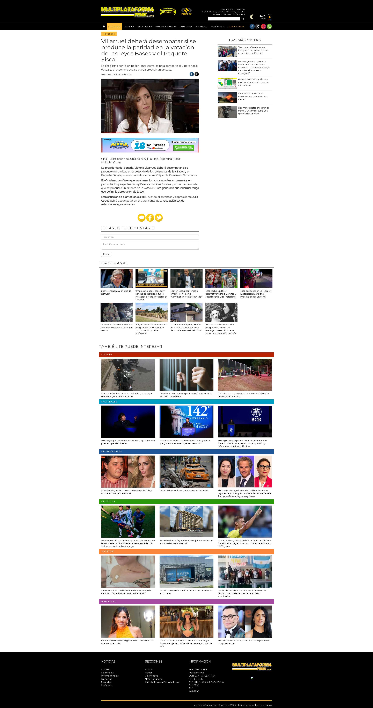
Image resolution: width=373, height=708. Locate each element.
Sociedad (201, 26)
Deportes (186, 26)
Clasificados (236, 26)
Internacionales (165, 26)
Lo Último (114, 26)
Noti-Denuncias (153, 679)
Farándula (217, 26)
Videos (148, 672)
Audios (148, 669)
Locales (129, 26)
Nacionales (144, 26)
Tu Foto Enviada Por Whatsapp (162, 682)
